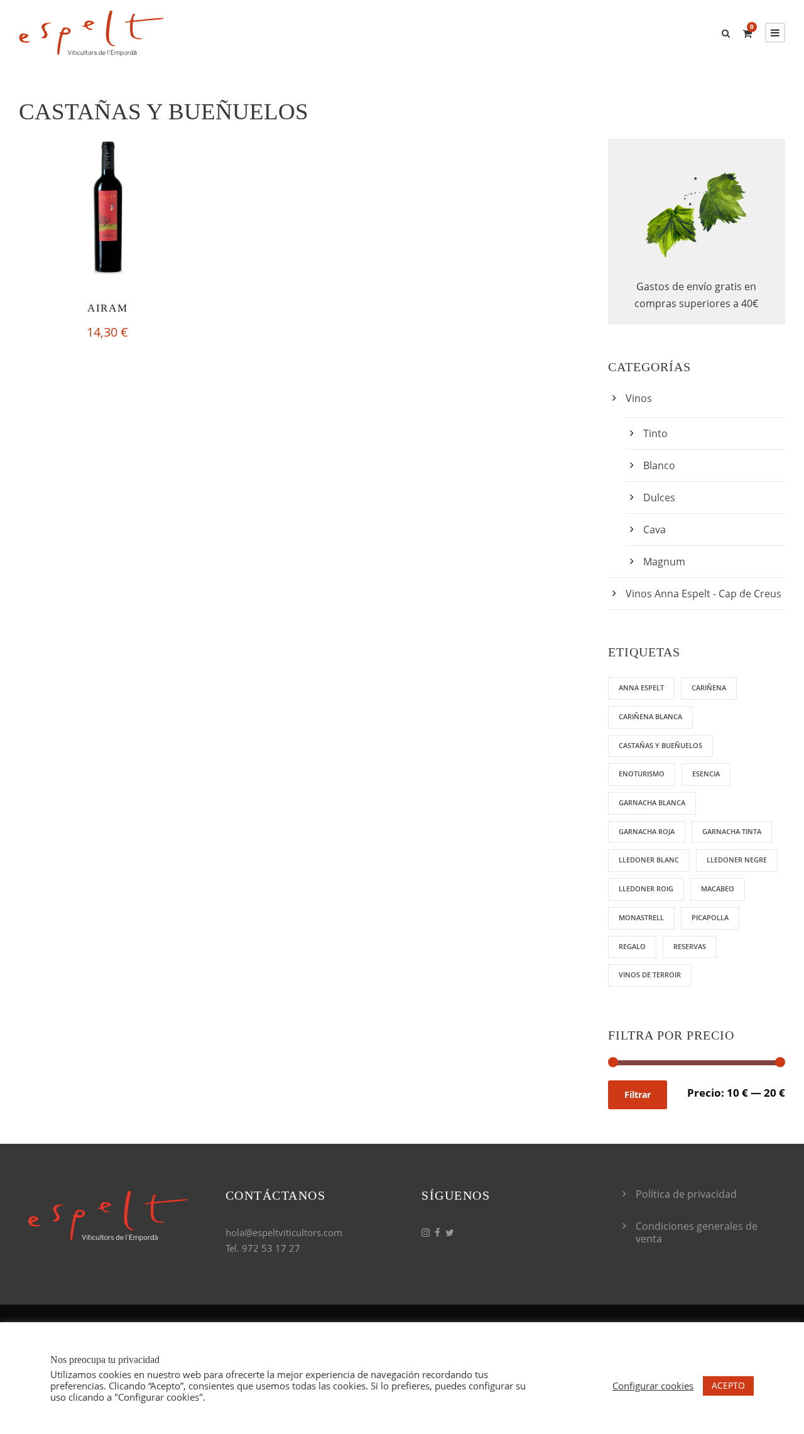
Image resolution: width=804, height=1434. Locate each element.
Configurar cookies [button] (652, 1385)
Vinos (639, 398)
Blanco (659, 465)
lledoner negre (737, 859)
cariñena (709, 687)
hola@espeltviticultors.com (283, 1232)
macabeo (717, 888)
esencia (706, 773)
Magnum (664, 561)
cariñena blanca (650, 716)
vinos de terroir (650, 974)
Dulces (659, 497)
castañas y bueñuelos (660, 745)
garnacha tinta (731, 831)
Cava (654, 529)
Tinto (655, 433)
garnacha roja (647, 831)
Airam (107, 308)
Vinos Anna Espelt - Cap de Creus (703, 593)
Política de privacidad (686, 1194)
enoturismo (642, 773)
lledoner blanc (649, 859)
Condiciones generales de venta (697, 1232)
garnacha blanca (652, 802)
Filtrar (637, 1094)
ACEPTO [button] (728, 1385)
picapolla (710, 917)
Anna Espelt (641, 687)
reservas (689, 946)
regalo (632, 946)
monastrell (641, 917)
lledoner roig (646, 888)
